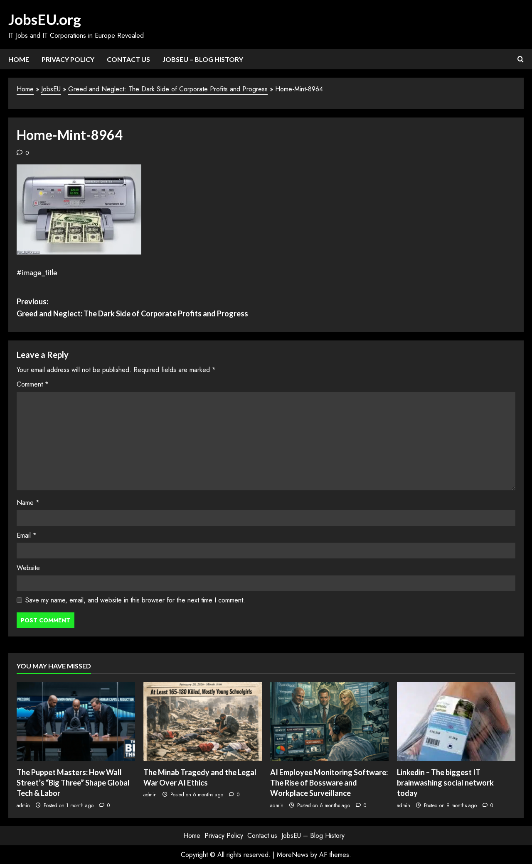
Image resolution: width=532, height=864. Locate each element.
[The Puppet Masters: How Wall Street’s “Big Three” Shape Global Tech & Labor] (76, 721)
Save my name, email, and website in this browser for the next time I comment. (135, 600)
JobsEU (51, 89)
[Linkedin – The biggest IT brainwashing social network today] (456, 721)
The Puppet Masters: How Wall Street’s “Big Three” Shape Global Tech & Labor (73, 783)
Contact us (128, 59)
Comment (33, 384)
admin (23, 805)
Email (27, 535)
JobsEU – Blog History (203, 59)
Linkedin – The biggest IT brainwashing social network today (445, 783)
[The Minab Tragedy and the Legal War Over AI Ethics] (202, 721)
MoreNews (292, 854)
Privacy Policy (68, 59)
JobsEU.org (44, 19)
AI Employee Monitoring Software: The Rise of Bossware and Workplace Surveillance (329, 783)
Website (28, 568)
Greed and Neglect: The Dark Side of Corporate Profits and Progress (168, 89)
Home (18, 59)
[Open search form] (520, 59)
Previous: (132, 307)
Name (28, 502)
